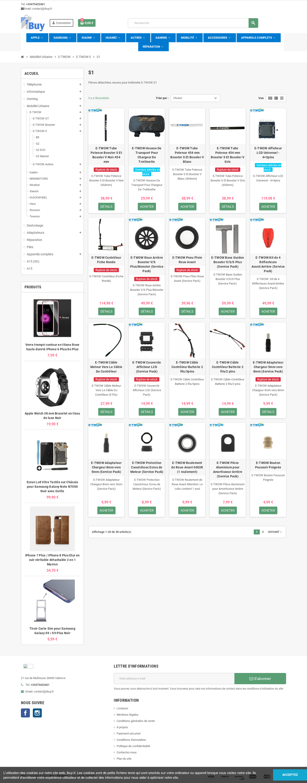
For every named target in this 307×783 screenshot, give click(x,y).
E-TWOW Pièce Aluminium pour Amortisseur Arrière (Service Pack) (227, 469)
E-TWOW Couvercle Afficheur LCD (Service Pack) (146, 367)
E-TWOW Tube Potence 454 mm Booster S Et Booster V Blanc (187, 154)
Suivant (275, 532)
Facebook (25, 712)
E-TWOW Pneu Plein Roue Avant (187, 260)
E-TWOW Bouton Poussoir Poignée (268, 465)
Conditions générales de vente (136, 721)
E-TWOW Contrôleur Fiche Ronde (106, 260)
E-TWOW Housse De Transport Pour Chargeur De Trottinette (146, 154)
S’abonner (262, 678)
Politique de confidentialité (133, 746)
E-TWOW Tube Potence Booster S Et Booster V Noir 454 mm (106, 154)
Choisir (177, 98)
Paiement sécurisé (128, 733)
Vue (261, 98)
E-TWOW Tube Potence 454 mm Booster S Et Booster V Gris (227, 154)
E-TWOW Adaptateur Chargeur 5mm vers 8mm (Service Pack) (268, 367)
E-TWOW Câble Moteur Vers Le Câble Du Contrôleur (106, 367)
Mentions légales (127, 714)
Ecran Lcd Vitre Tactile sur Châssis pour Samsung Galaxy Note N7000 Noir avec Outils (52, 486)
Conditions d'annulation (131, 739)
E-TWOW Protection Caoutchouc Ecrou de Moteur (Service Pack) (146, 467)
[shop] (33, 22)
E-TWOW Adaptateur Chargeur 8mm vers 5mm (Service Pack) (106, 467)
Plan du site (124, 758)
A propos (122, 727)
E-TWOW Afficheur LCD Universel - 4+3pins (268, 152)
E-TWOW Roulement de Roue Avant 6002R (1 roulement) (187, 467)
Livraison (122, 708)
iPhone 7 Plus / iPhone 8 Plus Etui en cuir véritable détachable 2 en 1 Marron (52, 560)
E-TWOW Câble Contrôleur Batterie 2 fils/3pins (187, 367)
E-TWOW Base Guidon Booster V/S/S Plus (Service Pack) (227, 262)
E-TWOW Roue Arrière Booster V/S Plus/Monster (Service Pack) (146, 264)
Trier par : (162, 98)
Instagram (37, 712)
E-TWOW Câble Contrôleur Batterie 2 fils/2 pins (227, 367)
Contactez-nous (127, 752)
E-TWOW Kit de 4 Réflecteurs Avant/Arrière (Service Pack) (268, 264)
